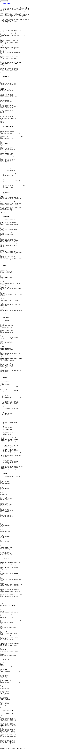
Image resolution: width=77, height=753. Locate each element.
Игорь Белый (7, 3)
